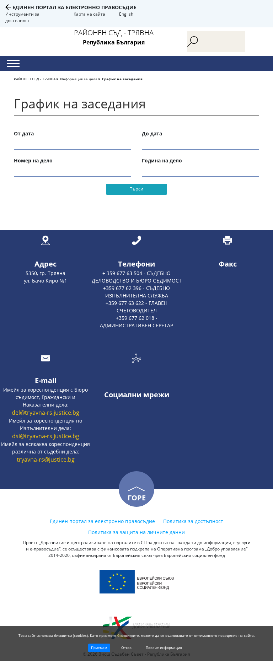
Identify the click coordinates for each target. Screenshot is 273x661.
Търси (136, 189)
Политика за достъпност (193, 521)
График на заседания (122, 78)
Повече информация (164, 647)
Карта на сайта (89, 14)
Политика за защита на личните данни (136, 532)
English (126, 14)
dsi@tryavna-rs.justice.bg (45, 436)
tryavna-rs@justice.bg (46, 459)
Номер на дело (33, 160)
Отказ (126, 647)
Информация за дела (78, 78)
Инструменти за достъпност (22, 17)
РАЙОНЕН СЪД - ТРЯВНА (34, 78)
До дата (152, 133)
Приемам (99, 647)
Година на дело (162, 160)
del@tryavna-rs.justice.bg (45, 413)
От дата (24, 133)
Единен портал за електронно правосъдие (74, 7)
